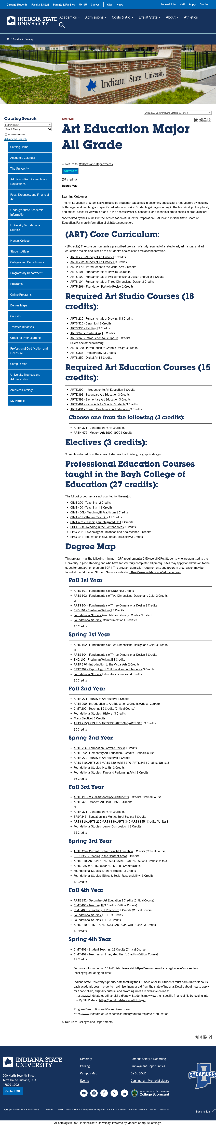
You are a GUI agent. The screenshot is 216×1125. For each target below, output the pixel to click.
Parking (85, 1066)
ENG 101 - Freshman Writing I (93, 610)
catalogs (63, 1123)
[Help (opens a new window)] (209, 120)
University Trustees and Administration (25, 377)
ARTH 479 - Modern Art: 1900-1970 (97, 432)
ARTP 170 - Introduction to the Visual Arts (97, 267)
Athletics (191, 17)
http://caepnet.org (121, 222)
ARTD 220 (114, 866)
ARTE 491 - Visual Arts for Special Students (98, 404)
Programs (16, 284)
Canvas (95, 4)
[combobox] (178, 113)
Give (109, 4)
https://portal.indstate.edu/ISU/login (122, 1000)
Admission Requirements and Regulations (29, 181)
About (171, 17)
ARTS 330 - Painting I (84, 328)
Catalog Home (19, 147)
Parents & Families (64, 4)
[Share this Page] (200, 120)
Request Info (168, 4)
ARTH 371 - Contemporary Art (93, 428)
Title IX (59, 1109)
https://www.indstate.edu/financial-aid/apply (102, 995)
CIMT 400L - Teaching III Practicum (93, 512)
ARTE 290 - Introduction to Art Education (96, 389)
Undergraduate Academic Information (26, 212)
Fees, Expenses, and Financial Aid (29, 197)
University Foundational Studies (25, 227)
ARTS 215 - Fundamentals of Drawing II (95, 318)
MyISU (83, 4)
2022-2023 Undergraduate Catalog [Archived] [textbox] (166, 112)
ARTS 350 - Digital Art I (85, 357)
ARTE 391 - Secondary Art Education (93, 394)
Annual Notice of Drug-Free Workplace (85, 1109)
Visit (182, 4)
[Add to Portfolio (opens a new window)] (196, 120)
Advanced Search (15, 139)
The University (19, 168)
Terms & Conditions (159, 1109)
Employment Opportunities (148, 1066)
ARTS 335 (80, 866)
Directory (86, 1059)
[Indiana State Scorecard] (150, 1093)
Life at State (148, 17)
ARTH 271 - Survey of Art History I (92, 257)
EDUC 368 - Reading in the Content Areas (97, 527)
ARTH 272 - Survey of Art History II (92, 262)
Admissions (94, 17)
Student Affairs (20, 251)
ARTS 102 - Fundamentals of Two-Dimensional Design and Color (111, 276)
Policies (49, 1109)
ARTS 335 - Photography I (87, 352)
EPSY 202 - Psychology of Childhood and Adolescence (104, 532)
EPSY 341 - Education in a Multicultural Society (100, 537)
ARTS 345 (135, 723)
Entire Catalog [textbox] (12, 124)
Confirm (204, 4)
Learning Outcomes (74, 196)
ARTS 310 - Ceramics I (84, 323)
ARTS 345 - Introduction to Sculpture (94, 338)
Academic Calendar (22, 157)
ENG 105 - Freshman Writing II (93, 659)
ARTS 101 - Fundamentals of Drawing (94, 272)
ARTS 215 (80, 723)
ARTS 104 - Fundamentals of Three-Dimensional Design (106, 281)
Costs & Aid (121, 17)
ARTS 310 (94, 723)
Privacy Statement (137, 1109)
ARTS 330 (107, 723)
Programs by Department (26, 273)
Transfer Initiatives (22, 327)
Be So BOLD (138, 1073)
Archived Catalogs (21, 390)
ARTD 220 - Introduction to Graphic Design (97, 348)
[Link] (70, 173)
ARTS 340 (121, 723)
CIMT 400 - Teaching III (85, 507)
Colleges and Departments (27, 262)
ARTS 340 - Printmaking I (86, 333)
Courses (15, 316)
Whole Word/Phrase (16, 134)
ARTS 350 (97, 866)
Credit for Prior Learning (25, 337)
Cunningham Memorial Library (150, 1080)
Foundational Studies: (88, 615)
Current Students (17, 4)
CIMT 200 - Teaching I (84, 502)
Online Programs (21, 294)
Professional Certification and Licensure (29, 350)
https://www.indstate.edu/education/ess (155, 572)
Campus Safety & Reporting (148, 1059)
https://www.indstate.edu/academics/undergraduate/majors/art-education (121, 1014)
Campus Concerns (116, 1109)
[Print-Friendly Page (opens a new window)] (205, 120)
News (119, 4)
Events (84, 1080)
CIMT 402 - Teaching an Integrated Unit (95, 522)
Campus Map (18, 364)
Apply (192, 4)
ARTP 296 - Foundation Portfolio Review (95, 286)
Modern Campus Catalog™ (144, 1123)
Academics (68, 17)
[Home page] (8, 39)
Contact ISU (12, 1091)
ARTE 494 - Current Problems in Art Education (100, 409)
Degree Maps (18, 305)
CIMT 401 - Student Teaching (89, 517)
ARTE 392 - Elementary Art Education (94, 399)
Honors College (20, 240)
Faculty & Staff (40, 4)
